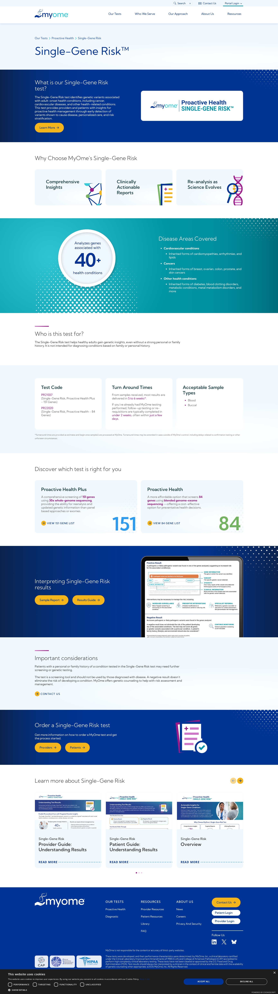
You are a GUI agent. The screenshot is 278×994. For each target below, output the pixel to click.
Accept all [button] (204, 981)
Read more (145, 979)
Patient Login (224, 913)
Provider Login (224, 921)
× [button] (274, 973)
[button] (79, 990)
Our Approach (178, 14)
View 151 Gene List (61, 523)
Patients (75, 747)
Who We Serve (145, 14)
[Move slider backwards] (233, 781)
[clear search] (190, 3)
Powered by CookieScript (264, 992)
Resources (234, 14)
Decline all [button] (246, 981)
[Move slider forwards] (240, 781)
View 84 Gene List (166, 523)
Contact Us (209, 3)
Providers (46, 747)
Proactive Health (63, 38)
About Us (207, 14)
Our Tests (114, 14)
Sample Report (50, 600)
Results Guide (86, 600)
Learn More (47, 127)
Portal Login (232, 3)
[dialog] (139, 981)
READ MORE (48, 862)
